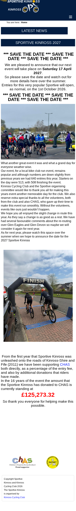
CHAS (65, 364)
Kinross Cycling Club (14, 497)
